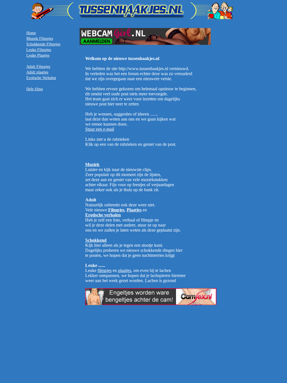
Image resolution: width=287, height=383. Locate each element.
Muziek (92, 164)
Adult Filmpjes (38, 66)
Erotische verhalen (103, 215)
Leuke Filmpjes (38, 50)
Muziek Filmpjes (39, 38)
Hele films (34, 89)
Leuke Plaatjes (37, 55)
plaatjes (124, 270)
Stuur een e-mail (99, 129)
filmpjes (105, 270)
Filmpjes (116, 209)
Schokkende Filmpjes (43, 44)
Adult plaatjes (37, 72)
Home (31, 33)
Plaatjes (134, 209)
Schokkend (96, 240)
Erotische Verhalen (41, 78)
